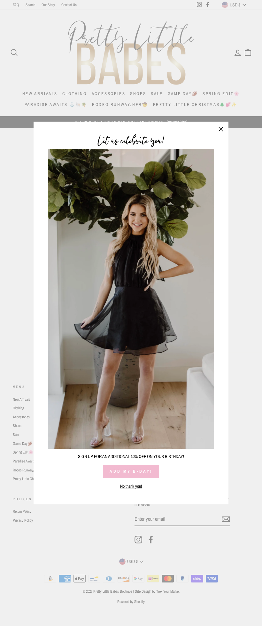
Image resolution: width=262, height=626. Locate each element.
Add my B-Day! (131, 471)
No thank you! (131, 486)
